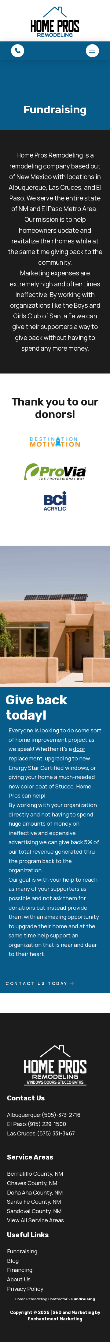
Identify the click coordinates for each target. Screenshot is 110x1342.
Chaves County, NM (32, 1183)
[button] (17, 50)
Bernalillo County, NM (35, 1173)
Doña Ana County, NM (35, 1192)
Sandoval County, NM (34, 1211)
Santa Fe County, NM (34, 1201)
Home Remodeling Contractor (41, 1299)
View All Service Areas (35, 1220)
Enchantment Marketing (55, 1319)
